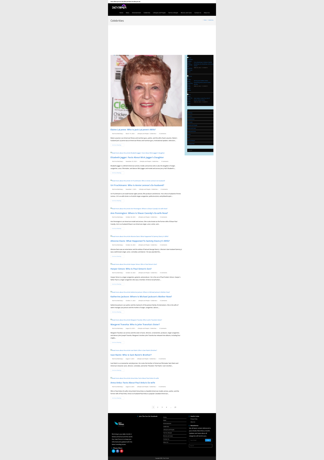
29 (175, 407)
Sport (188, 137)
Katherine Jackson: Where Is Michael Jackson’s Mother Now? (141, 296)
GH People (189, 122)
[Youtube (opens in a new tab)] (211, 1)
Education (189, 116)
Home (165, 417)
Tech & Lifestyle (191, 140)
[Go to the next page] (179, 407)
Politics (189, 134)
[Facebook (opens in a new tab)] (208, 1)
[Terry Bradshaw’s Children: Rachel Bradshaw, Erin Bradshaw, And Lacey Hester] (190, 65)
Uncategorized (190, 143)
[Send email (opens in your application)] (212, 1)
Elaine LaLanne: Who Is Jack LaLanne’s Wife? (133, 129)
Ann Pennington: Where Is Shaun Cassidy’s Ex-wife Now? (139, 213)
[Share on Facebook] (117, 451)
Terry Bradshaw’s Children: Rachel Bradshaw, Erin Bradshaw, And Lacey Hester (203, 64)
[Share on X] (113, 451)
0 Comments (162, 133)
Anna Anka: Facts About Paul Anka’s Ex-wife (133, 382)
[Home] (201, 20)
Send (208, 440)
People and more (191, 131)
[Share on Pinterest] (121, 451)
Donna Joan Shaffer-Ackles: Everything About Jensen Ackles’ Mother (202, 82)
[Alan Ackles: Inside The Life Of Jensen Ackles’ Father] (190, 100)
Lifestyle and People (143, 133)
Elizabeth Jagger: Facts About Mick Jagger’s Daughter (137, 157)
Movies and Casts (191, 128)
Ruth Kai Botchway (117, 133)
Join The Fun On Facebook (148, 416)
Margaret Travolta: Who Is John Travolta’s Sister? (135, 324)
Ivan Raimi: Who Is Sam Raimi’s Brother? (131, 354)
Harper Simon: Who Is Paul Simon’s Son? (131, 268)
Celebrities (210, 20)
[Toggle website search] (213, 13)
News (164, 420)
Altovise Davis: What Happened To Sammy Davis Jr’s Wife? (140, 240)
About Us (165, 442)
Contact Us (166, 439)
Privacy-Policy (194, 419)
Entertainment (190, 119)
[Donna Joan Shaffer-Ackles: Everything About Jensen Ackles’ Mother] (190, 83)
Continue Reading (118, 145)
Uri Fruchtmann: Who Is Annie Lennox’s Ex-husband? (137, 185)
